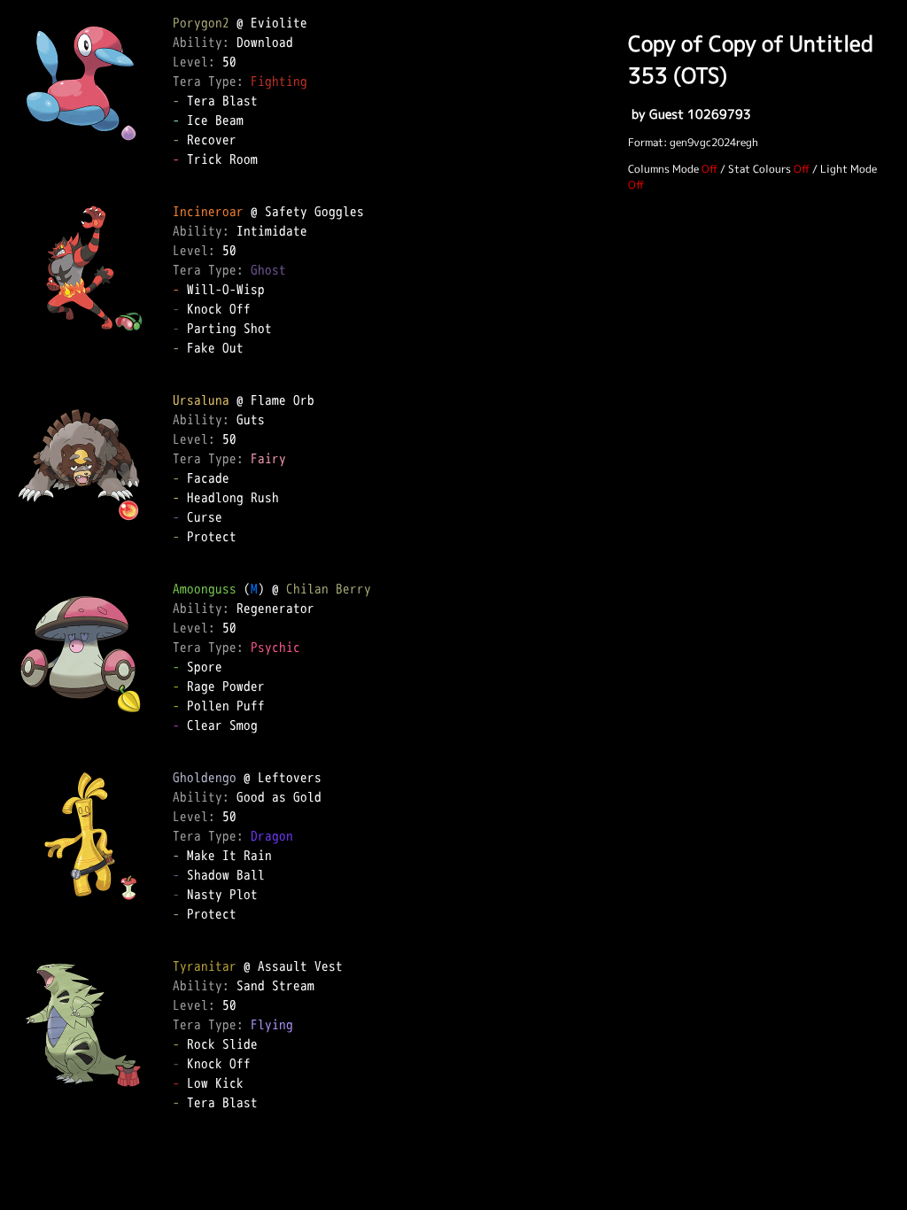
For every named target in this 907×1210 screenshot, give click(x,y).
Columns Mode (663, 168)
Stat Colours (759, 168)
